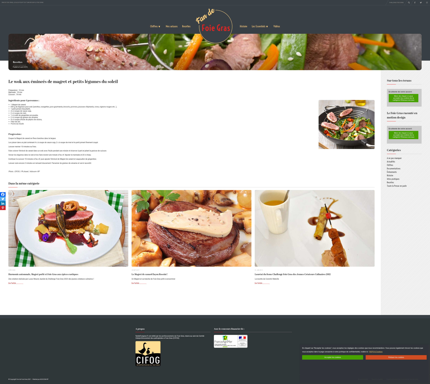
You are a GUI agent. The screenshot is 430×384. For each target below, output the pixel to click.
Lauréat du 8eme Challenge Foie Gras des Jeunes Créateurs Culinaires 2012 (293, 274)
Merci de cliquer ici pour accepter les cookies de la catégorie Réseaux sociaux (403, 98)
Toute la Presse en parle (397, 185)
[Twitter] (3, 199)
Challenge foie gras (396, 2)
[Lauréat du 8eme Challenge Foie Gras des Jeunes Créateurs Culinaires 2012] (315, 228)
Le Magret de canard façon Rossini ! (150, 274)
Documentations (393, 168)
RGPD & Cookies (376, 352)
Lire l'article (12, 283)
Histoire (243, 26)
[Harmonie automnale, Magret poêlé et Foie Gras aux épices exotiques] (68, 228)
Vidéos (276, 26)
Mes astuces (172, 26)
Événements (392, 172)
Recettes (186, 26)
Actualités (391, 161)
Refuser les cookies (396, 357)
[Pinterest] (3, 208)
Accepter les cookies (332, 357)
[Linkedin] (3, 203)
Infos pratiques (393, 179)
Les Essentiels (258, 26)
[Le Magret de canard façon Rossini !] (191, 228)
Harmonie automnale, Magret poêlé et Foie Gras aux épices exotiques (43, 274)
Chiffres (154, 26)
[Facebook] (3, 194)
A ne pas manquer (394, 158)
